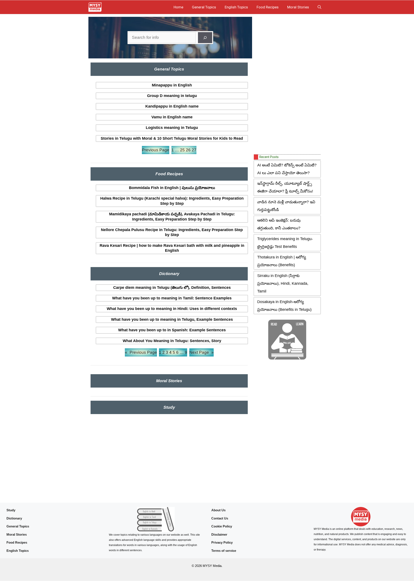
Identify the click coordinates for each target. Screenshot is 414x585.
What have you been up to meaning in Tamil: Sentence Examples (172, 298)
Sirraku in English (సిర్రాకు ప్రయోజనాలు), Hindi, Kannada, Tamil (282, 283)
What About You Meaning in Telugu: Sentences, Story (172, 341)
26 (188, 150)
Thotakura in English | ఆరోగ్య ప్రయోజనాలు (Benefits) (281, 261)
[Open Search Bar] (319, 7)
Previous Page (155, 150)
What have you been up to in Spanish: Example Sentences (172, 330)
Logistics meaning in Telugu (172, 127)
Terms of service (223, 550)
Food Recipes (268, 7)
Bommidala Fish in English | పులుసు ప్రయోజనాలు (172, 188)
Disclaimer (219, 534)
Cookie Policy (221, 526)
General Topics (204, 7)
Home (178, 7)
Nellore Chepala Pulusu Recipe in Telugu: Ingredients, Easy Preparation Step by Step (172, 232)
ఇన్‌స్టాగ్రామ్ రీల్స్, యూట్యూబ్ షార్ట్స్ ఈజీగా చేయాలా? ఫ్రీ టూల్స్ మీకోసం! (285, 187)
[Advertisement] (286, 84)
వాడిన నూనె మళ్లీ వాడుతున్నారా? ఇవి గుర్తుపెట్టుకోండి (286, 206)
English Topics (236, 7)
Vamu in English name (172, 117)
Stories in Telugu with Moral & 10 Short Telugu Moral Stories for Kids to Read (172, 138)
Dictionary (14, 518)
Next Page (201, 352)
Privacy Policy (222, 542)
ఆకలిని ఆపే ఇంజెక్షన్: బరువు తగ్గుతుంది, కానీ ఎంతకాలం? (279, 224)
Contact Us (219, 518)
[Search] (205, 37)
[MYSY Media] (95, 7)
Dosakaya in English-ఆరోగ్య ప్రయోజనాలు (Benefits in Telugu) (284, 306)
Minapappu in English (172, 85)
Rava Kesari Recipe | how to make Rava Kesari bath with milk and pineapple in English (172, 248)
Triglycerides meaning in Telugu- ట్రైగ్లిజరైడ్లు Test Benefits (285, 243)
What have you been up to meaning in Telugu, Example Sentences (172, 319)
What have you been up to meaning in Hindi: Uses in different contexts (172, 309)
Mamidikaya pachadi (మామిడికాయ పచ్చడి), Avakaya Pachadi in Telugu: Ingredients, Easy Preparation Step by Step (172, 216)
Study (10, 510)
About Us (218, 510)
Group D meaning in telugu (172, 96)
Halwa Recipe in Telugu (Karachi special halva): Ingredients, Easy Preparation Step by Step (172, 200)
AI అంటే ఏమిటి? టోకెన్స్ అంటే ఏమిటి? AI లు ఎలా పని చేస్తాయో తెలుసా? (287, 169)
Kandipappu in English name (172, 106)
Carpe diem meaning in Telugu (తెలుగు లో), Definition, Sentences (172, 287)
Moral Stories (298, 7)
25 (182, 150)
